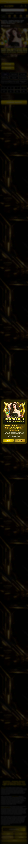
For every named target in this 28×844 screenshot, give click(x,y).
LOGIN (8, 440)
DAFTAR (20, 440)
